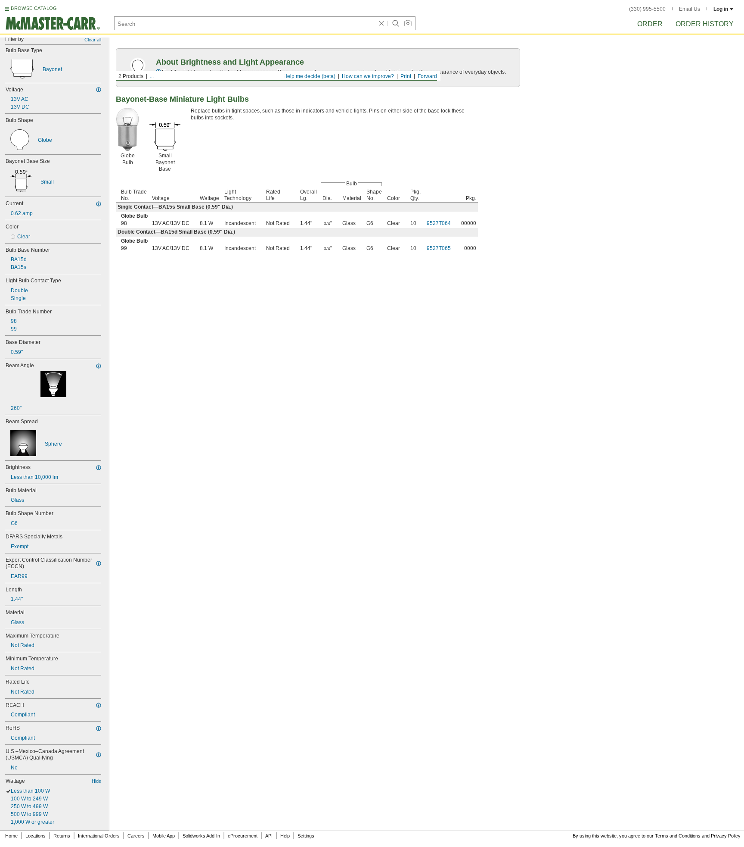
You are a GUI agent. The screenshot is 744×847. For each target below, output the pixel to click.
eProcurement (242, 835)
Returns (61, 835)
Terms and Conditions (678, 835)
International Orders (99, 835)
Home (11, 835)
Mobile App (163, 835)
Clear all (92, 39)
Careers (136, 835)
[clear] (381, 23)
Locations (35, 835)
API (269, 835)
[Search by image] (407, 23)
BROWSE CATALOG (34, 8)
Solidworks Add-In (201, 835)
